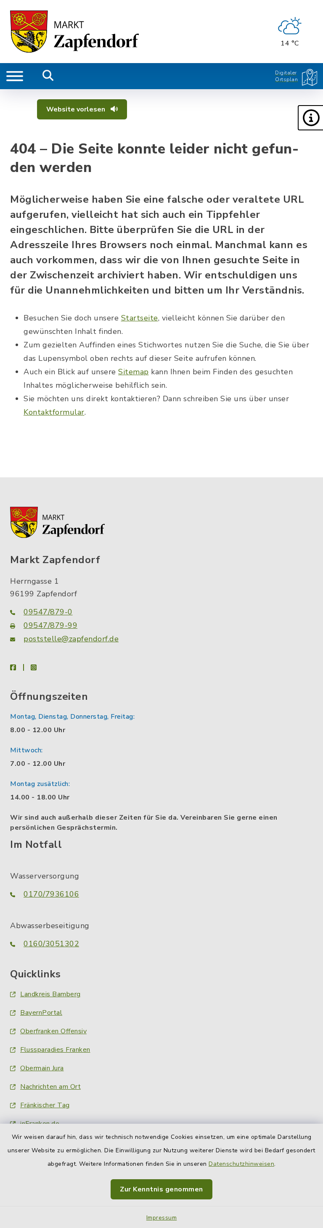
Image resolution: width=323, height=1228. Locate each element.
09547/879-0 (48, 612)
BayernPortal (41, 1012)
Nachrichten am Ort (50, 1086)
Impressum (161, 1218)
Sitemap (133, 372)
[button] (310, 117)
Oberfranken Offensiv (53, 1031)
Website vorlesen (76, 109)
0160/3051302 (51, 944)
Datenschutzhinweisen (241, 1164)
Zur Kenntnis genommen (161, 1189)
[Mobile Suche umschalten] (48, 76)
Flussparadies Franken (55, 1049)
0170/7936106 (51, 894)
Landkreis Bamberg (50, 994)
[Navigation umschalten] (14, 76)
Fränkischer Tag (45, 1105)
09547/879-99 (50, 625)
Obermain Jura (42, 1068)
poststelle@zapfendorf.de (71, 639)
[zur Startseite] (74, 31)
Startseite (139, 318)
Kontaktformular (54, 412)
